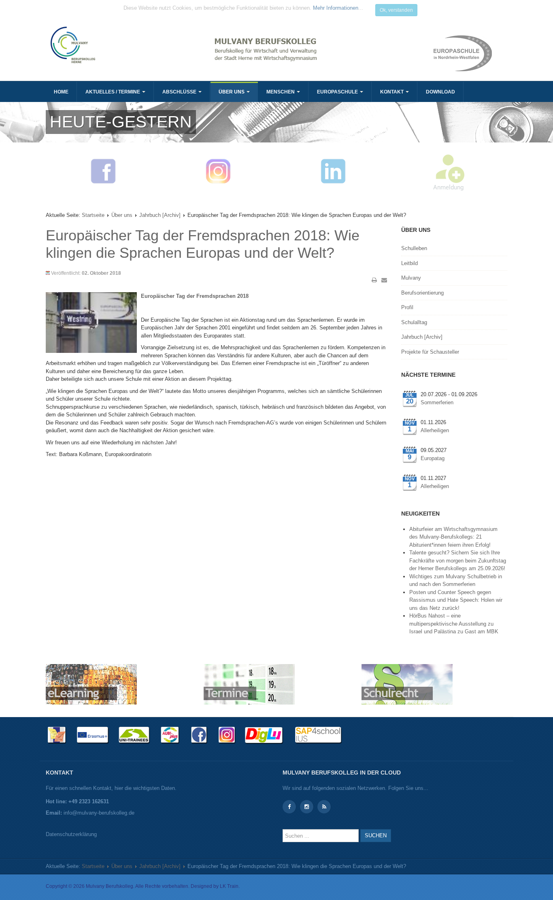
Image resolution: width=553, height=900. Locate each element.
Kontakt (392, 92)
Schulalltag (414, 322)
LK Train (229, 886)
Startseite (93, 215)
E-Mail (384, 280)
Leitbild (409, 263)
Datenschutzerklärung (71, 834)
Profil (407, 307)
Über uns (232, 92)
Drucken (374, 280)
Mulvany (411, 278)
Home (61, 92)
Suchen (376, 835)
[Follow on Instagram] (306, 806)
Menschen (281, 92)
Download (440, 92)
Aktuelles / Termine (113, 92)
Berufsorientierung (422, 293)
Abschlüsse (180, 92)
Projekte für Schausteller (430, 352)
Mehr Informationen (335, 8)
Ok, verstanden (396, 10)
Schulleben (414, 248)
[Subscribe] (324, 806)
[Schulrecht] (407, 684)
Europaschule (338, 92)
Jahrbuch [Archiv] (160, 215)
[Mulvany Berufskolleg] (160, 45)
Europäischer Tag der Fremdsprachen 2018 (195, 296)
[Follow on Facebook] (289, 806)
